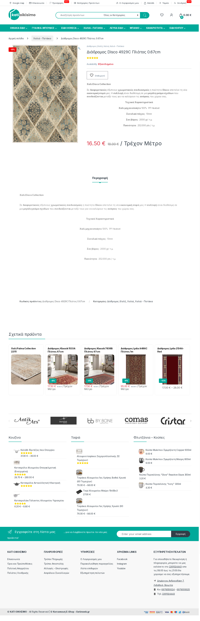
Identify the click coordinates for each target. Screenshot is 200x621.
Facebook (122, 559)
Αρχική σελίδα (16, 38)
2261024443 (175, 566)
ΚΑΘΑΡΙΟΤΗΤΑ (154, 28)
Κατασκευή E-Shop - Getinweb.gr (71, 611)
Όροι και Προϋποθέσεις (19, 563)
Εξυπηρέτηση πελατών (92, 573)
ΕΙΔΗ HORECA (69, 28)
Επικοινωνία (38, 3)
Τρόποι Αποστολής (54, 563)
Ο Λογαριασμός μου (129, 3)
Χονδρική (184, 2)
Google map (18, 3)
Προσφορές (60, 2)
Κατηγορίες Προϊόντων (88, 3)
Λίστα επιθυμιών (89, 568)
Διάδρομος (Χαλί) (94, 46)
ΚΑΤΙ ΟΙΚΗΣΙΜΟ (18, 611)
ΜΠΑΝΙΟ (134, 28)
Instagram (122, 563)
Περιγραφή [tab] (100, 178)
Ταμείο (165, 3)
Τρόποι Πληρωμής (53, 559)
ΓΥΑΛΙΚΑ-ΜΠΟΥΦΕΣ (43, 28)
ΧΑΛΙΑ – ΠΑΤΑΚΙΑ (93, 28)
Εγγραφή (180, 534)
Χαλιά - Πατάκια (42, 38)
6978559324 (168, 589)
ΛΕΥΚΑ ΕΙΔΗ (116, 28)
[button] (79, 48)
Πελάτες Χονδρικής (17, 573)
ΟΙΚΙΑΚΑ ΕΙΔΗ (17, 28)
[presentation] (190, 421)
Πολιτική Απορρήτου (18, 568)
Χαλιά (106, 46)
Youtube (121, 568)
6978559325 (183, 589)
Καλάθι (150, 3)
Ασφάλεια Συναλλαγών (56, 573)
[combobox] (78, 15)
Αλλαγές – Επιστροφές (56, 568)
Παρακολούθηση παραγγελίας (96, 563)
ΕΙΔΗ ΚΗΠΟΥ (176, 28)
